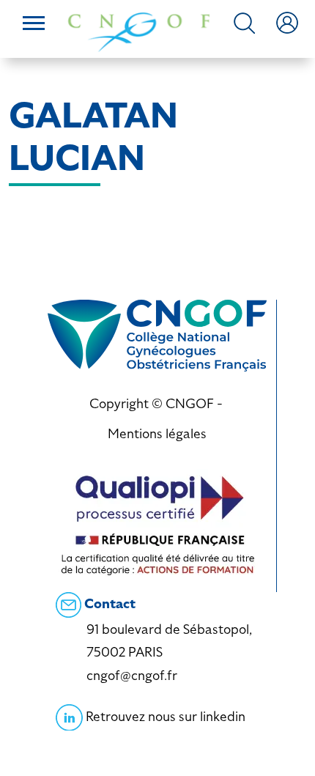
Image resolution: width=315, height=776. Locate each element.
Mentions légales (157, 433)
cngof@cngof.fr (131, 675)
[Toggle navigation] (34, 25)
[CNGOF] (139, 30)
